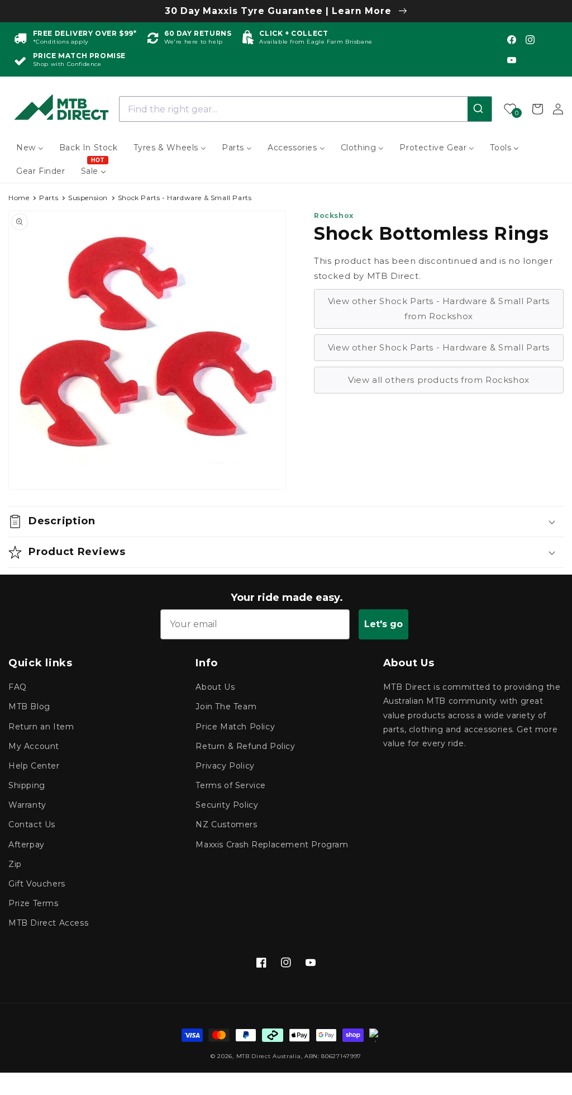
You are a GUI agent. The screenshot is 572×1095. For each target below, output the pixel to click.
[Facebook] (511, 40)
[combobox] (306, 109)
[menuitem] (29, 147)
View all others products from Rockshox (439, 380)
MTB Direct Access (48, 923)
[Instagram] (530, 40)
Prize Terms (33, 903)
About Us (215, 687)
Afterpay (26, 845)
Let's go (383, 624)
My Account (33, 746)
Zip (15, 864)
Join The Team (226, 706)
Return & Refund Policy (245, 746)
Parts (48, 197)
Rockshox (334, 215)
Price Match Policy (235, 727)
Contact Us (31, 824)
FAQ (17, 687)
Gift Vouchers (36, 884)
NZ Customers (226, 824)
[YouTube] (511, 60)
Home (18, 197)
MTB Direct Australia (268, 1056)
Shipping (26, 785)
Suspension (88, 197)
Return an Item (41, 727)
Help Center (34, 766)
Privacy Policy (225, 766)
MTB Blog (29, 706)
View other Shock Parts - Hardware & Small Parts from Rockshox (439, 308)
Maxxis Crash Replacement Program (272, 845)
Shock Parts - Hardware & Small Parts (185, 197)
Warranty (27, 805)
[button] (286, 521)
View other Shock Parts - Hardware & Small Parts (439, 347)
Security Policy (227, 805)
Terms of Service (231, 785)
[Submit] (480, 109)
